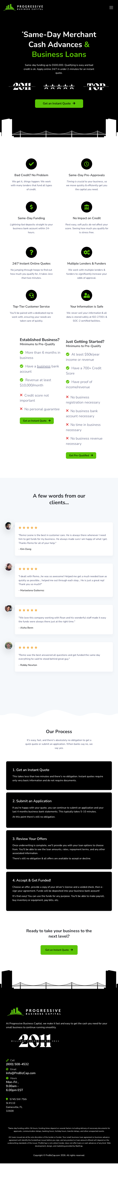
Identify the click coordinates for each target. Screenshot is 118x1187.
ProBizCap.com (53, 1155)
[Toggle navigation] (111, 7)
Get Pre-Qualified (79, 455)
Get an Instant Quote (57, 103)
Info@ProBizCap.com (20, 1073)
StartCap (79, 1146)
